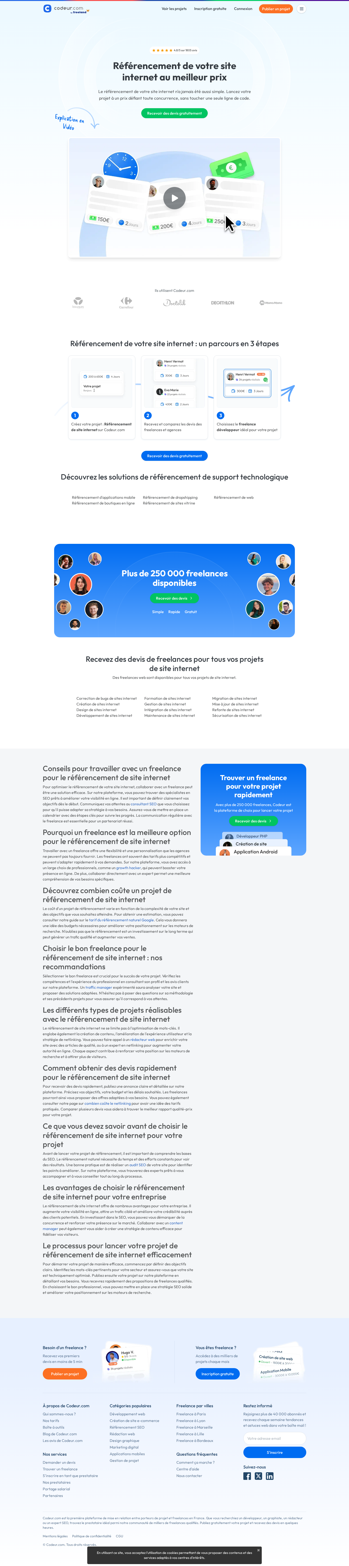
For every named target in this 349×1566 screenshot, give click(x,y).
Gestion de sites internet (165, 704)
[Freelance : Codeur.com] (67, 8)
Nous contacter (189, 1475)
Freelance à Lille (190, 1433)
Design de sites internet (96, 709)
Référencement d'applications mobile (103, 497)
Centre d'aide (187, 1469)
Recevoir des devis (171, 598)
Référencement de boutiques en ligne (103, 503)
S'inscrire (275, 1452)
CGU (119, 1536)
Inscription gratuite (210, 8)
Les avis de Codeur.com (63, 1440)
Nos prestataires (57, 1482)
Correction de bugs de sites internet (106, 698)
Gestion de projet (124, 1460)
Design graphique (124, 1440)
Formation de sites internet (167, 698)
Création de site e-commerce (134, 1420)
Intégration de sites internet (168, 709)
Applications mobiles (127, 1453)
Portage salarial (56, 1489)
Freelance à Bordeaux (194, 1440)
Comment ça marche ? (195, 1462)
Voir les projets (174, 8)
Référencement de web (234, 497)
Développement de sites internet (104, 715)
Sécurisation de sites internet (237, 715)
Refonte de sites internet (233, 709)
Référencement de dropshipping (170, 497)
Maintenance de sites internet (169, 715)
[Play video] (174, 198)
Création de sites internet (98, 704)
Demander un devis (59, 1462)
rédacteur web (142, 1039)
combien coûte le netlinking (108, 1103)
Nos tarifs (51, 1420)
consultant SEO (144, 804)
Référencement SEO (127, 1427)
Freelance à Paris (191, 1414)
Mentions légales (55, 1536)
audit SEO (137, 1164)
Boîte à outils (53, 1427)
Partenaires (53, 1495)
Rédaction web (122, 1433)
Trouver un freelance (60, 1469)
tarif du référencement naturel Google (121, 920)
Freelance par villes (194, 1405)
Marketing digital (124, 1447)
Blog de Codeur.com (60, 1433)
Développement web (127, 1414)
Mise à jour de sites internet (235, 704)
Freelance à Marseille (194, 1427)
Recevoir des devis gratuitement (174, 113)
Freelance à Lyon (190, 1420)
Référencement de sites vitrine (169, 503)
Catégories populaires (130, 1405)
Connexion (243, 8)
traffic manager (98, 987)
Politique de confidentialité (91, 1536)
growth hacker (128, 867)
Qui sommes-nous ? (59, 1414)
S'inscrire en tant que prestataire (70, 1475)
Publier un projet (276, 8)
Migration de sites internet (234, 698)
